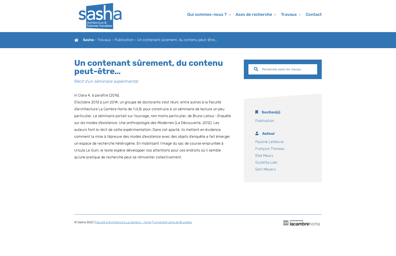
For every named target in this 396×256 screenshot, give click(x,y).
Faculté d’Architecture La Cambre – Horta (123, 222)
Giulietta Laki (266, 163)
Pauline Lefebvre (269, 142)
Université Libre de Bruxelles (172, 222)
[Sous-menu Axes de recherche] (275, 14)
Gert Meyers (265, 169)
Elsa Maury (264, 156)
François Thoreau (269, 149)
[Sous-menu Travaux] (300, 14)
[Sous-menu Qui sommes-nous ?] (229, 14)
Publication (124, 40)
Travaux (105, 40)
